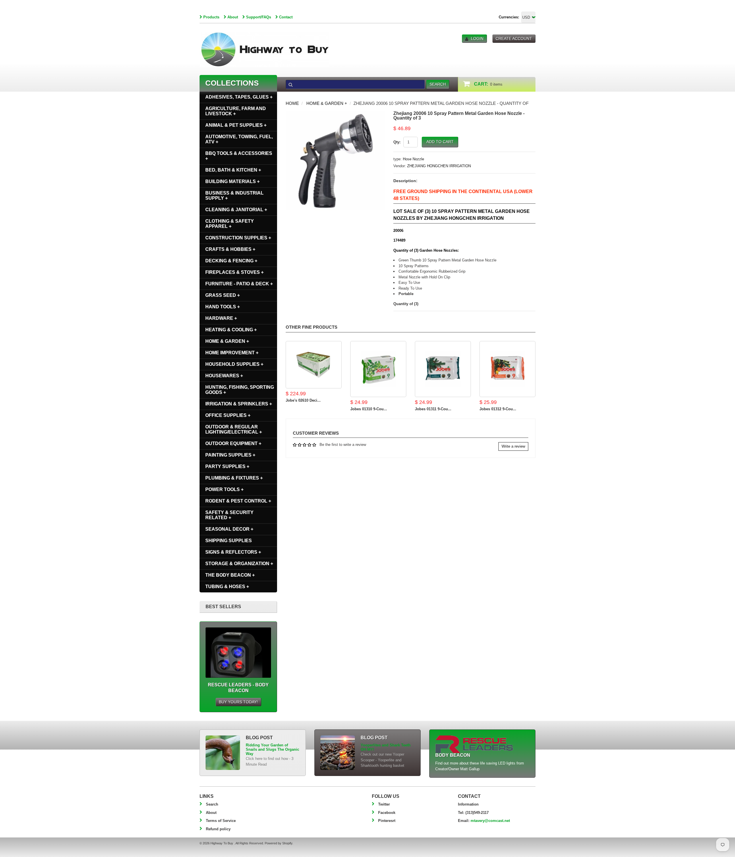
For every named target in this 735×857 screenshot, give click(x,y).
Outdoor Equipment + (233, 443)
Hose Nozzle (413, 159)
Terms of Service (221, 821)
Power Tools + (224, 489)
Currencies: (509, 17)
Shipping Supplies (228, 540)
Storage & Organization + (239, 563)
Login (477, 38)
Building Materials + (232, 181)
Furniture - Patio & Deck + (239, 283)
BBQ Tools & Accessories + (238, 156)
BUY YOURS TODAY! (238, 702)
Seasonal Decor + (229, 529)
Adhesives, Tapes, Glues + (238, 97)
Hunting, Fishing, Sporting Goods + (239, 390)
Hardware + (221, 318)
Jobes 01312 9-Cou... (497, 409)
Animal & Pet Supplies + (235, 125)
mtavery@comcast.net (490, 821)
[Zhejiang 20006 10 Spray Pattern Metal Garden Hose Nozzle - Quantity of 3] (335, 114)
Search (212, 804)
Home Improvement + (231, 352)
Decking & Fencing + (231, 260)
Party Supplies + (227, 466)
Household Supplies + (234, 364)
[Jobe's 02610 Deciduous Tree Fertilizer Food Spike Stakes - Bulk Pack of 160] (314, 365)
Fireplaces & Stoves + (234, 272)
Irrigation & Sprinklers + (238, 403)
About (232, 17)
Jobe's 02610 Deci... (303, 400)
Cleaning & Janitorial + (236, 209)
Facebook (386, 812)
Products (211, 17)
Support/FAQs (258, 17)
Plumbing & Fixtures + (234, 477)
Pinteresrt (386, 821)
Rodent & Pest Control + (238, 500)
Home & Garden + (326, 103)
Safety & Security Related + (229, 515)
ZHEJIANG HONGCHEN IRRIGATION (439, 166)
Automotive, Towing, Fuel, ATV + (239, 139)
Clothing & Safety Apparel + (229, 224)
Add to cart (440, 141)
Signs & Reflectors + (233, 552)
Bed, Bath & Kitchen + (233, 169)
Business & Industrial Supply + (234, 195)
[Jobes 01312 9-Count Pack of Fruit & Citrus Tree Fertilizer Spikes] (507, 369)
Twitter (384, 804)
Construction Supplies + (238, 237)
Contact (286, 17)
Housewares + (224, 375)
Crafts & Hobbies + (230, 249)
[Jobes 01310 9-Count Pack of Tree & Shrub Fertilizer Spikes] (378, 369)
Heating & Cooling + (231, 329)
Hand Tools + (222, 306)
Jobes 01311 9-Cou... (433, 409)
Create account (514, 38)
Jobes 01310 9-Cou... (368, 409)
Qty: (397, 142)
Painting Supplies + (230, 454)
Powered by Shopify (278, 843)
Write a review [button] (513, 446)
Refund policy (218, 829)
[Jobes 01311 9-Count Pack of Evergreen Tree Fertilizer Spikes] (443, 369)
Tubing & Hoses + (227, 586)
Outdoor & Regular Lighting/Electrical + (233, 429)
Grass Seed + (222, 295)
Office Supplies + (227, 415)
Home (292, 103)
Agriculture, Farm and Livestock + (235, 111)
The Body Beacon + (230, 575)
